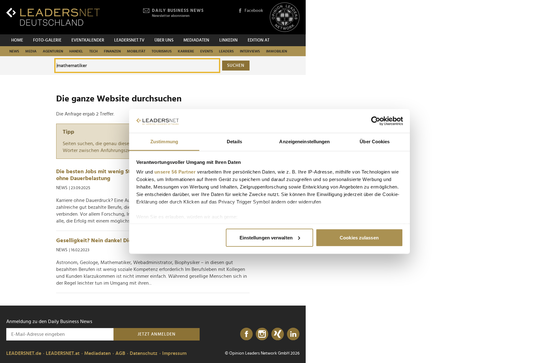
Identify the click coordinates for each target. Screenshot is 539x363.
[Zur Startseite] (53, 17)
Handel (76, 51)
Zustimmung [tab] (164, 141)
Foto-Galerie (47, 40)
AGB (120, 353)
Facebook (254, 10)
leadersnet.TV (129, 40)
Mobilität (136, 51)
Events (206, 51)
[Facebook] (246, 334)
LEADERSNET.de (23, 353)
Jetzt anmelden (157, 334)
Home (17, 40)
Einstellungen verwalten (266, 237)
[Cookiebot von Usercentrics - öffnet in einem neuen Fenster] (375, 121)
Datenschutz (144, 353)
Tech (93, 51)
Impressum (174, 353)
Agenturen (53, 51)
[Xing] (277, 334)
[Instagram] (262, 334)
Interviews (250, 51)
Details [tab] (234, 141)
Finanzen (112, 51)
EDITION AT (259, 40)
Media (30, 51)
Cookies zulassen (359, 237)
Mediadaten (196, 40)
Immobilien (276, 51)
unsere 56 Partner (175, 171)
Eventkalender (87, 40)
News (14, 51)
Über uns (163, 40)
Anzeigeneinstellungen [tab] (304, 141)
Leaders (226, 51)
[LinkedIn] (293, 334)
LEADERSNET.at (63, 353)
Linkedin (228, 40)
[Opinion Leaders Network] (284, 17)
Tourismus (162, 51)
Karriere (186, 51)
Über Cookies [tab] (375, 141)
